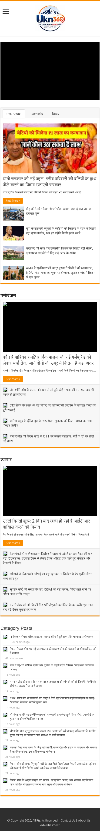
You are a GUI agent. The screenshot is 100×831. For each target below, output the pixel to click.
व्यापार (6, 459)
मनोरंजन (8, 296)
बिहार (55, 114)
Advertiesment (50, 825)
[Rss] (45, 815)
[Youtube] (50, 815)
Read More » (13, 200)
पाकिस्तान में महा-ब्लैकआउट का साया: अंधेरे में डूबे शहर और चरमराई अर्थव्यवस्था (52, 636)
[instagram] (54, 815)
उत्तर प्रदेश (13, 114)
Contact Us (68, 820)
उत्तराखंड (36, 114)
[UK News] (50, 17)
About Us (84, 820)
